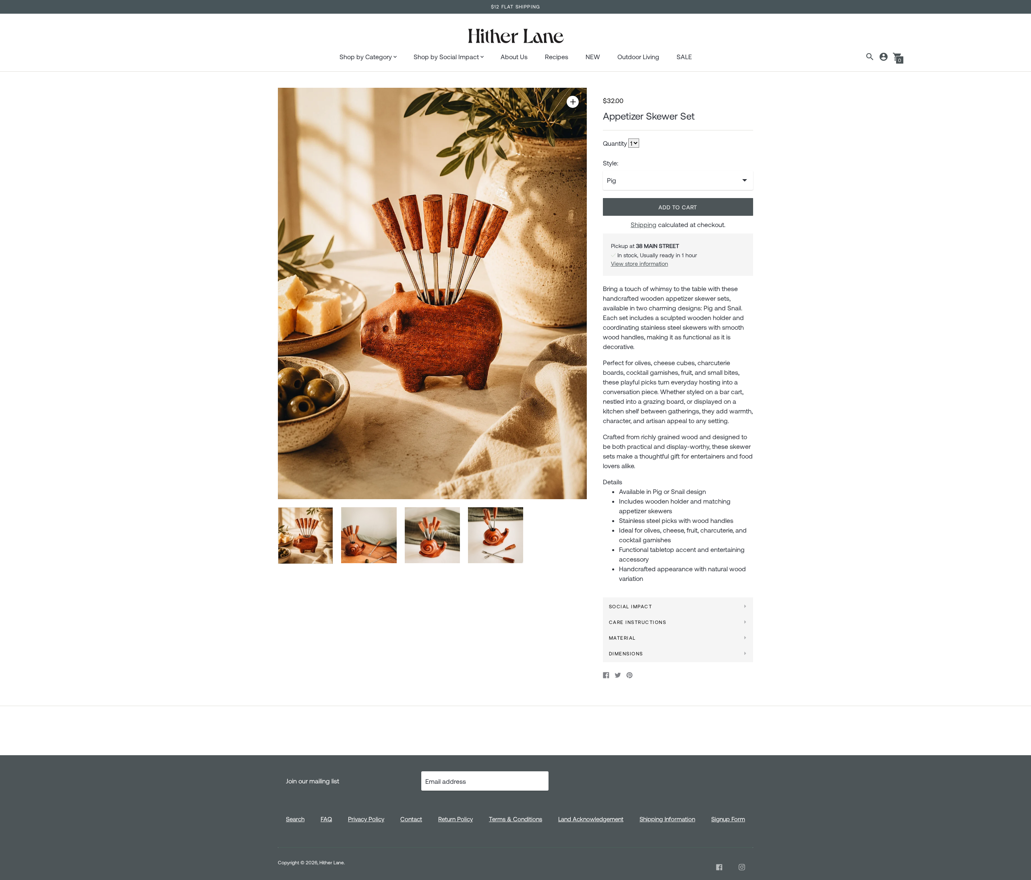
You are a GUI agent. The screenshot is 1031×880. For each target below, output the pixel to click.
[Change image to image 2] (368, 535)
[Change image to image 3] (432, 535)
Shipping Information (667, 818)
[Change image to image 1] (305, 535)
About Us (514, 56)
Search (295, 818)
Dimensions (626, 653)
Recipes (556, 56)
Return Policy (455, 818)
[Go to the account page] (883, 57)
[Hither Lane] (515, 37)
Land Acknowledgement (590, 818)
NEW (593, 56)
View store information (639, 263)
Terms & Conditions (515, 818)
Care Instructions (638, 622)
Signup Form (728, 818)
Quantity (615, 143)
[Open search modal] (870, 57)
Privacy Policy (366, 818)
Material (622, 637)
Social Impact (630, 606)
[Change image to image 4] (495, 535)
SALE (684, 56)
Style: (610, 163)
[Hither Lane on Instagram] (742, 867)
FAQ (326, 818)
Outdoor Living (638, 56)
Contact (411, 818)
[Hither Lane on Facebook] (719, 867)
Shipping (643, 224)
